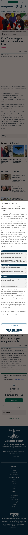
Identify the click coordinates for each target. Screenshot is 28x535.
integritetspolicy (16, 315)
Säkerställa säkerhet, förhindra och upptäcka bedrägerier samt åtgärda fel (11, 279)
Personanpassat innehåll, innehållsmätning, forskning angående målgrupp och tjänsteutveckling (13, 261)
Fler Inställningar (14, 325)
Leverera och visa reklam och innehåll (9, 283)
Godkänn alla (14, 322)
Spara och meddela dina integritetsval (9, 286)
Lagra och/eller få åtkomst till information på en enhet (12, 254)
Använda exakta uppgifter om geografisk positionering (10, 268)
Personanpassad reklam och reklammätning (11, 257)
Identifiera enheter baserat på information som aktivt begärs (12, 272)
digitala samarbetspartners (9, 220)
